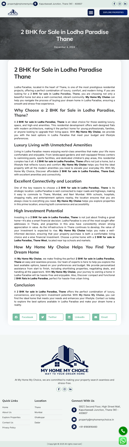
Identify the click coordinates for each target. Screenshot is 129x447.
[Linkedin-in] (125, 4)
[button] (91, 12)
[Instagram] (120, 4)
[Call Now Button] (123, 431)
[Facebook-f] (114, 4)
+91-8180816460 (88, 426)
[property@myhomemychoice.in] (4, 4)
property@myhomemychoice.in (23, 4)
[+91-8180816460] (74, 426)
